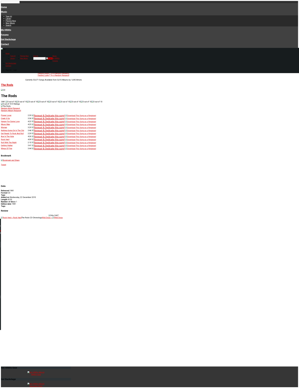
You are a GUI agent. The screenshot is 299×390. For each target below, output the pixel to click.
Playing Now (11, 21)
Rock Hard (5, 139)
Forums (5, 34)
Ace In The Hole (7, 136)
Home (4, 7)
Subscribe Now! (36, 386)
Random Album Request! (11, 110)
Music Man (5, 124)
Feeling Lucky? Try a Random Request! (53, 73)
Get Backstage (8, 39)
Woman (4, 127)
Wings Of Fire (6, 148)
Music (4, 12)
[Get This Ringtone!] (80, 115)
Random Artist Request (10, 108)
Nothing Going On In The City (12, 130)
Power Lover (6, 115)
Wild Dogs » (47, 218)
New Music (10, 23)
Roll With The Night (8, 142)
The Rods (7, 85)
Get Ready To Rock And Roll (12, 133)
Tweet (3, 165)
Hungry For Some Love (10, 121)
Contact (5, 44)
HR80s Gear (36, 375)
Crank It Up (5, 118)
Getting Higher (7, 145)
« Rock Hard (16, 218)
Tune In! (9, 16)
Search (8, 25)
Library (8, 19)
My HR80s (6, 30)
